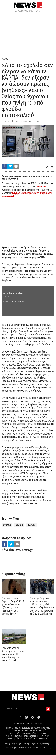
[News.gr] (28, 5)
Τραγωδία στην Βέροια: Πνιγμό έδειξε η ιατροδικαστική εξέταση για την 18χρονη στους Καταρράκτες (13, 606)
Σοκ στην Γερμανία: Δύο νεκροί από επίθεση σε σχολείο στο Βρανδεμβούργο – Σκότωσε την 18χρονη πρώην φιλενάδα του (42, 606)
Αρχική (7, 744)
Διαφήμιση (34, 744)
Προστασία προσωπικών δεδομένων (18, 748)
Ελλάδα (5, 59)
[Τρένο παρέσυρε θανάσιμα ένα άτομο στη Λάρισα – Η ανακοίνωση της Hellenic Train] (14, 636)
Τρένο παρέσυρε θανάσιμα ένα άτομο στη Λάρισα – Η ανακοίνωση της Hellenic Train (13, 654)
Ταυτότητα (37, 748)
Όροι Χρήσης (44, 744)
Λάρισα (19, 525)
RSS (43, 748)
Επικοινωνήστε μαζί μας (20, 744)
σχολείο (7, 525)
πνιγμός (31, 525)
